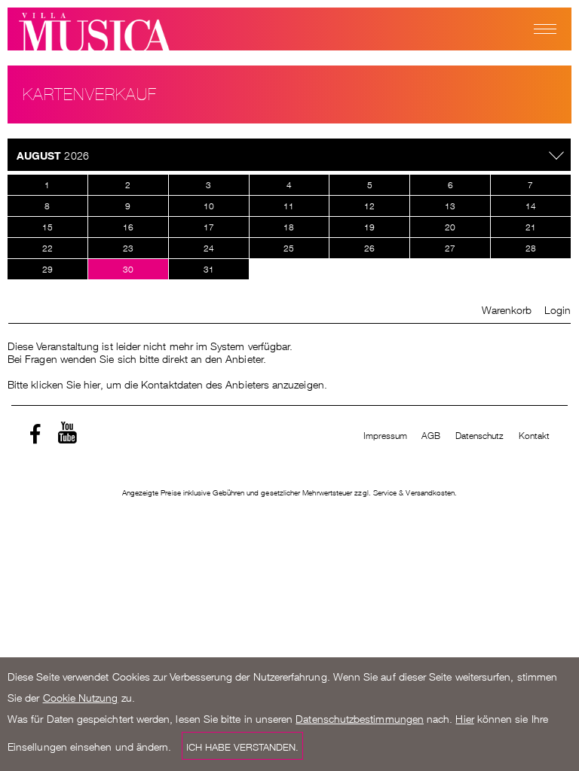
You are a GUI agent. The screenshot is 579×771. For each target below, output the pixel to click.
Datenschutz (479, 434)
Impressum (385, 434)
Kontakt (534, 434)
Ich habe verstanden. (242, 745)
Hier (464, 717)
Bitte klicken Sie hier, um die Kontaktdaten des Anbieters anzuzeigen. (167, 383)
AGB (430, 434)
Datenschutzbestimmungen (360, 717)
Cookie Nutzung (80, 696)
